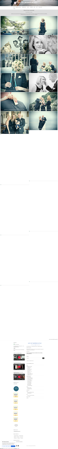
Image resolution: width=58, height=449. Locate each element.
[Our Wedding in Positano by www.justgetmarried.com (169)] (43, 155)
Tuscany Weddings (29, 382)
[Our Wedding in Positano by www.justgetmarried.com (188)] (43, 206)
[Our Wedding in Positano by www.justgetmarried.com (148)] (15, 260)
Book (14, 349)
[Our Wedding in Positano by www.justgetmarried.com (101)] (15, 82)
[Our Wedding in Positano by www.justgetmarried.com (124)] (15, 122)
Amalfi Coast (21, 435)
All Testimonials (16, 435)
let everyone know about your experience (18, 441)
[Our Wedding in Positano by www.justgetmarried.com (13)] (15, 44)
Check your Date (28, 396)
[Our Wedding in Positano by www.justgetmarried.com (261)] (15, 209)
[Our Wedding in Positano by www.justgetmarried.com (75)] (43, 82)
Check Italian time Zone (16, 346)
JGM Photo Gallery (29, 387)
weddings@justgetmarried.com (17, 431)
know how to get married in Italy (30, 395)
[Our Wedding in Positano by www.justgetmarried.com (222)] (43, 44)
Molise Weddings (29, 384)
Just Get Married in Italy (27, 2)
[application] (19, 357)
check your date (15, 383)
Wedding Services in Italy (29, 366)
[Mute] (22, 359)
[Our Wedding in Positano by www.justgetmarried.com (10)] (15, 25)
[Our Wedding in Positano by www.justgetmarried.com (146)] (43, 306)
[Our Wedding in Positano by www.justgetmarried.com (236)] (43, 25)
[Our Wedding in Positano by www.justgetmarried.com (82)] (15, 101)
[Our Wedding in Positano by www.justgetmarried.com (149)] (15, 159)
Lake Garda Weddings (29, 385)
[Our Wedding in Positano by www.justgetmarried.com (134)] (43, 101)
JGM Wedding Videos (29, 388)
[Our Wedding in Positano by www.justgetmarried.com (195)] (43, 256)
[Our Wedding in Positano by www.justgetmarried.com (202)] (15, 310)
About (27, 391)
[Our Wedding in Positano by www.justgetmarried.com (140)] (43, 120)
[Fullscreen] (23, 359)
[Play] (14, 359)
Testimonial (35, 14)
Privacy (27, 445)
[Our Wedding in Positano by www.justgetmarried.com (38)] (43, 63)
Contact (14, 8)
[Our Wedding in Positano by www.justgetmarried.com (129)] (15, 63)
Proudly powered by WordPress (32, 445)
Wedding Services (29, 367)
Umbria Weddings (29, 383)
